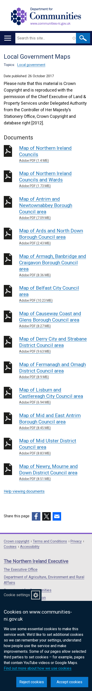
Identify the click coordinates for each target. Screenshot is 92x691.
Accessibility (29, 547)
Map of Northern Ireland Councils (45, 153)
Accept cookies (69, 682)
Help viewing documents (24, 491)
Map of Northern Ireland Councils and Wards (45, 179)
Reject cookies (31, 682)
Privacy (76, 541)
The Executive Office (21, 569)
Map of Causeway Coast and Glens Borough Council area (50, 319)
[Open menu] (7, 38)
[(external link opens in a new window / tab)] (36, 516)
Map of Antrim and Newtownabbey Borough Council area (45, 208)
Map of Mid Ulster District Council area (47, 446)
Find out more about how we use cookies (37, 668)
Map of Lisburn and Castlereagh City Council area (51, 395)
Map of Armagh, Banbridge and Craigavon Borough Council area (52, 265)
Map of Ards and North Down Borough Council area (51, 236)
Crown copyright (16, 541)
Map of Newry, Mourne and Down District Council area (48, 472)
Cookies (10, 547)
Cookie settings (17, 595)
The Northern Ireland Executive (36, 561)
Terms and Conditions (50, 541)
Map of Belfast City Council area (49, 293)
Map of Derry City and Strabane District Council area (53, 344)
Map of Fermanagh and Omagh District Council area (52, 370)
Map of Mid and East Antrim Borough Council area (50, 421)
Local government (31, 65)
